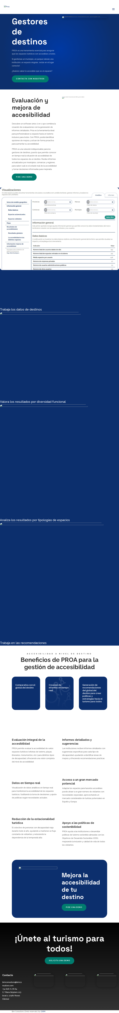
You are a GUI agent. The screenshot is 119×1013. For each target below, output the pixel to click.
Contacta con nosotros (30, 79)
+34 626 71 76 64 (9, 989)
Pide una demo (24, 177)
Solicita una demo (59, 960)
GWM (43, 1011)
